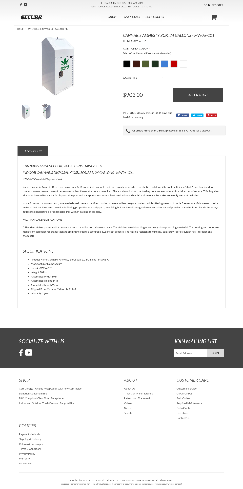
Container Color (135, 48)
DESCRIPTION (33, 151)
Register (217, 5)
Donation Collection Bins (33, 393)
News (127, 407)
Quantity (130, 77)
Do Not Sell (25, 463)
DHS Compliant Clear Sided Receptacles (42, 398)
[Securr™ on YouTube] (25, 5)
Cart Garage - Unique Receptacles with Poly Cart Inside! (50, 388)
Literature (182, 412)
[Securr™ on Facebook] (21, 5)
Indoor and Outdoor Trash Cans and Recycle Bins (46, 403)
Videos (128, 403)
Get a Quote (183, 407)
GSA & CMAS (132, 17)
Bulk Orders (154, 17)
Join (215, 353)
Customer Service (187, 388)
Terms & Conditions (30, 448)
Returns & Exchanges (31, 443)
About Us (129, 388)
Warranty (24, 458)
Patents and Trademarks (138, 398)
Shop (112, 17)
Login (206, 5)
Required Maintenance (189, 403)
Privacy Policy (27, 453)
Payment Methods (29, 434)
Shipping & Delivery (30, 438)
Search (128, 412)
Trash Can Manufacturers (138, 393)
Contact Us (183, 417)
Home (20, 29)
